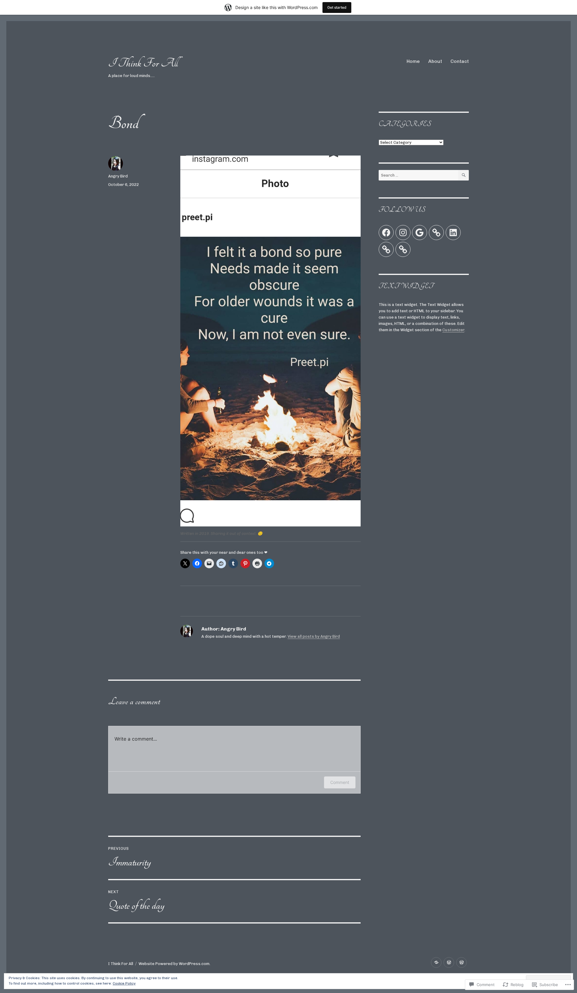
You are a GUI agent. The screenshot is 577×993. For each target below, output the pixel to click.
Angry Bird (118, 176)
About (435, 61)
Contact (459, 61)
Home (413, 61)
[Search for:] (418, 175)
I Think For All (143, 63)
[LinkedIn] (453, 232)
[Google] (419, 232)
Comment (339, 782)
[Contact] (461, 962)
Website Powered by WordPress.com (174, 963)
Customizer (453, 330)
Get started (337, 7)
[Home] (436, 962)
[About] (449, 962)
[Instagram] (403, 232)
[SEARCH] (463, 175)
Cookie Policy (124, 983)
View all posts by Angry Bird (314, 636)
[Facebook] (386, 232)
